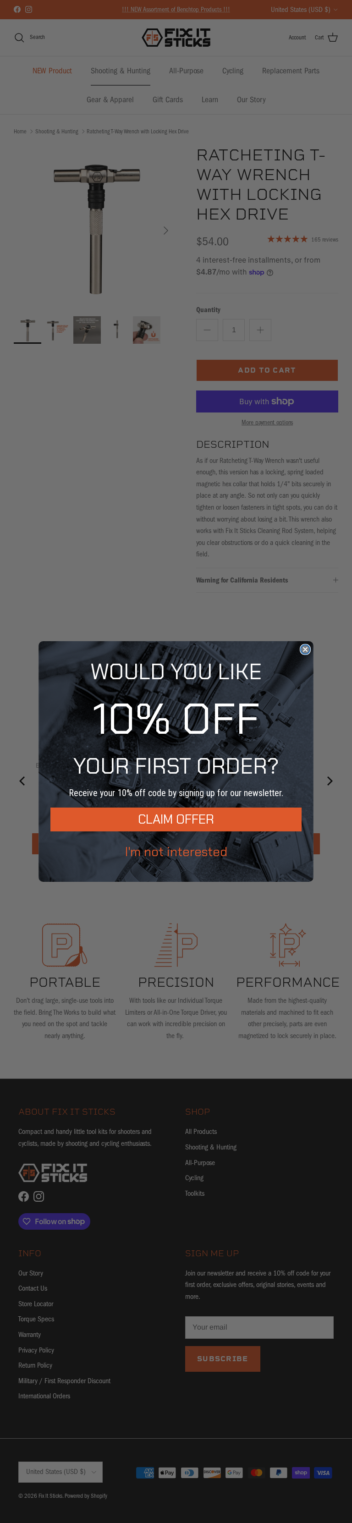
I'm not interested (176, 851)
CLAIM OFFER (176, 819)
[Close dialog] (305, 649)
